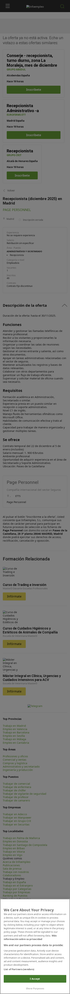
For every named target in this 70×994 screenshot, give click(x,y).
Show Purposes (35, 988)
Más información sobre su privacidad (30, 937)
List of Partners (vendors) (19, 969)
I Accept (35, 978)
